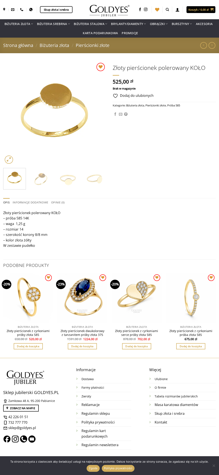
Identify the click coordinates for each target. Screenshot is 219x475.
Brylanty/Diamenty (127, 24)
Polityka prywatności (98, 422)
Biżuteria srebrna (52, 24)
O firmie (160, 387)
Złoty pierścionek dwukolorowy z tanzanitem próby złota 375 (82, 333)
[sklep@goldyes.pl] (13, 10)
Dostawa (87, 379)
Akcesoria (204, 24)
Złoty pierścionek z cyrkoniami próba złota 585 (190, 333)
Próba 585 (173, 105)
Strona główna (18, 45)
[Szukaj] (167, 10)
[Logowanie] (177, 9)
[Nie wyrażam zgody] (214, 466)
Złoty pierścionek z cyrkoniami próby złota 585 (28, 333)
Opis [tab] (6, 202)
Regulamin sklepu (95, 413)
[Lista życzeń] (157, 9)
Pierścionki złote (93, 45)
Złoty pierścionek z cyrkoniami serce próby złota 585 (136, 333)
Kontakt (161, 422)
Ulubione (161, 379)
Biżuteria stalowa (89, 24)
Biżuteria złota (17, 24)
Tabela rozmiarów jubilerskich (176, 396)
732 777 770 (17, 422)
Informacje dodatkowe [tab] (30, 202)
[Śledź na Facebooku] (140, 10)
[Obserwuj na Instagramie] (145, 10)
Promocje (130, 33)
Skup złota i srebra (170, 413)
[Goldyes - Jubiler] (109, 9)
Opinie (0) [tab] (58, 202)
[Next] (99, 113)
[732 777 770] (22, 10)
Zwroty (86, 396)
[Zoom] (9, 160)
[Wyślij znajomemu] (120, 114)
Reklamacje (90, 404)
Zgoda (93, 468)
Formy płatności (92, 387)
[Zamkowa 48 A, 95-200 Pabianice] (4, 10)
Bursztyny (180, 24)
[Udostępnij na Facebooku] (115, 114)
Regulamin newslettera (99, 445)
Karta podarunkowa (100, 33)
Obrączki (157, 24)
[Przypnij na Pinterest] (125, 114)
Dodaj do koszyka (28, 346)
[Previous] (11, 113)
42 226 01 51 (17, 417)
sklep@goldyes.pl (21, 427)
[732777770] (31, 10)
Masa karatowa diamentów (176, 404)
